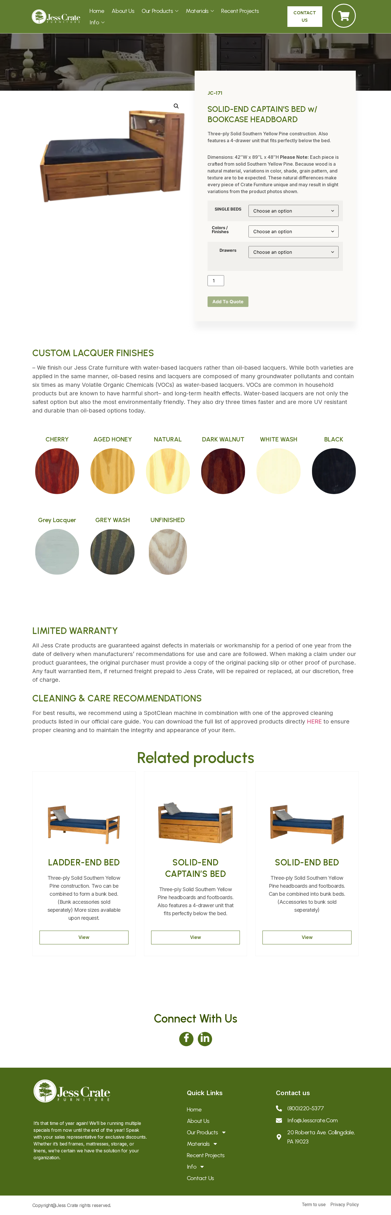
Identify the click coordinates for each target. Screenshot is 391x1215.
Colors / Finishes (220, 230)
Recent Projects (240, 10)
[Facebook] (186, 1039)
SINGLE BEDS (228, 209)
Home (97, 10)
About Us (123, 10)
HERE (314, 721)
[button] (176, 106)
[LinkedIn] (205, 1039)
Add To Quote (228, 301)
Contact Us (200, 1178)
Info (94, 22)
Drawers (228, 250)
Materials (197, 10)
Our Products (157, 10)
